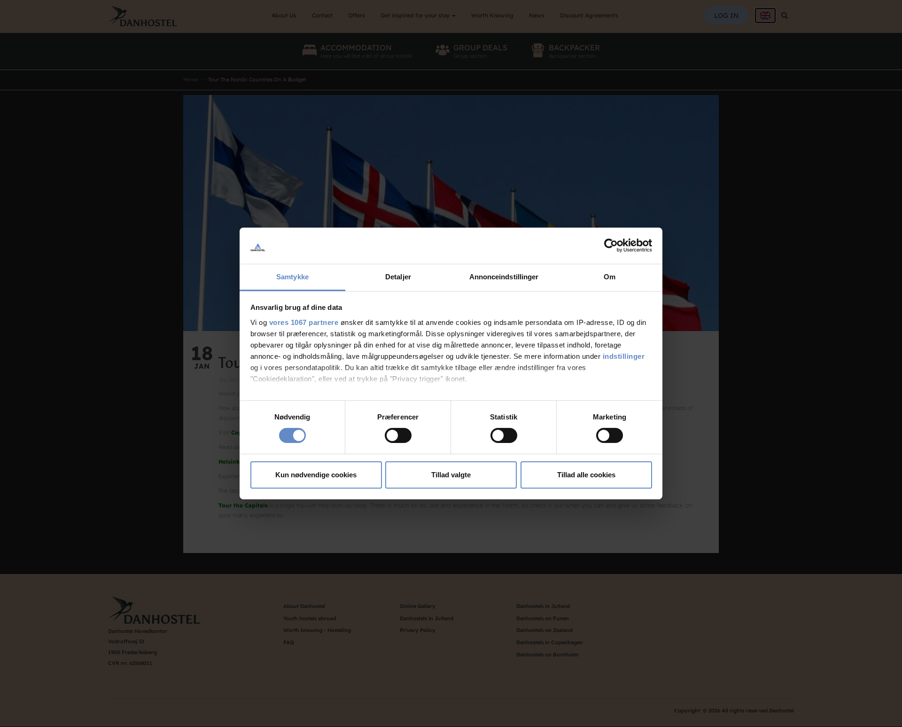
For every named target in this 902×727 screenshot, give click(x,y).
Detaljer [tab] (398, 277)
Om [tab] (609, 277)
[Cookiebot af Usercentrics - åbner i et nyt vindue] (611, 245)
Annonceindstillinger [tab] (504, 277)
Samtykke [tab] (292, 277)
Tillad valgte (451, 475)
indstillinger (624, 356)
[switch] (398, 435)
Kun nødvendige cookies (316, 475)
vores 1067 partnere (304, 322)
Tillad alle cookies (586, 475)
